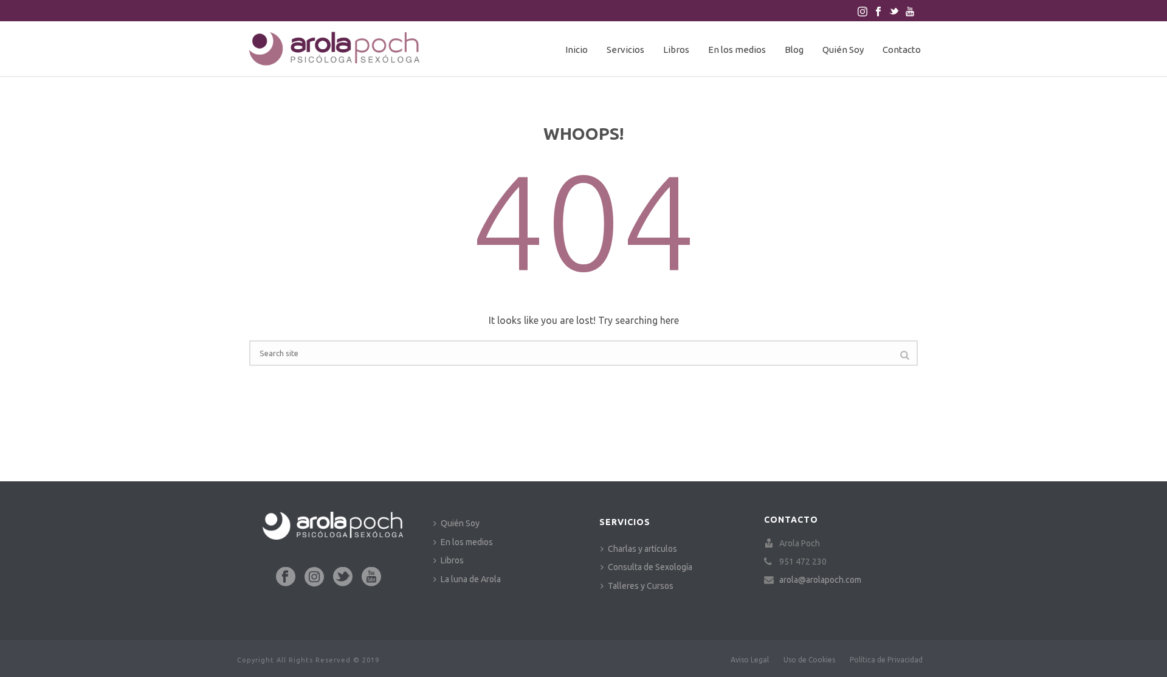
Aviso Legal (750, 660)
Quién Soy (843, 49)
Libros (676, 49)
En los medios (737, 49)
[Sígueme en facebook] (285, 577)
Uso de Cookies (809, 660)
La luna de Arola (471, 579)
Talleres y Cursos (640, 586)
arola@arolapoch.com (820, 580)
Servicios (625, 49)
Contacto (902, 49)
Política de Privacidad (886, 660)
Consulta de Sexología (650, 567)
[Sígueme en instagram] (314, 577)
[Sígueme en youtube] (371, 577)
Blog (794, 49)
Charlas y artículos (642, 549)
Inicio (576, 49)
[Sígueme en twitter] (343, 577)
